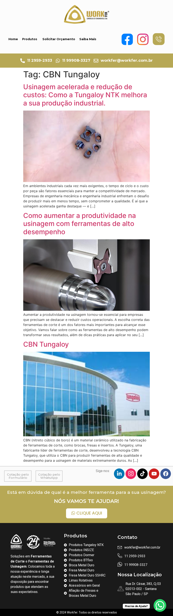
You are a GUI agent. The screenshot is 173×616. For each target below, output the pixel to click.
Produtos (29, 39)
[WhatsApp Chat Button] (160, 605)
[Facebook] (165, 473)
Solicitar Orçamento (58, 39)
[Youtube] (154, 473)
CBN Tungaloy (46, 344)
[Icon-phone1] (159, 39)
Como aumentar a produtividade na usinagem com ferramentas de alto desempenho (79, 223)
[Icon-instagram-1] (131, 473)
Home (13, 39)
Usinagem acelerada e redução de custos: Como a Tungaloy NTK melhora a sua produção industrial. (85, 95)
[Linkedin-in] (119, 473)
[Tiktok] (142, 473)
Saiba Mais (87, 39)
